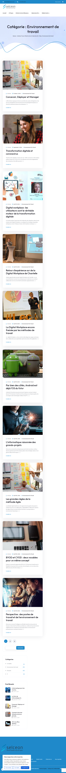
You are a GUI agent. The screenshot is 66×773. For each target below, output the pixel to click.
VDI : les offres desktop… (16, 722)
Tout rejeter (16, 767)
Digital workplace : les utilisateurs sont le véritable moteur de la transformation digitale (20, 212)
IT (7, 674)
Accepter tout (25, 767)
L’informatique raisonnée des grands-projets (21, 444)
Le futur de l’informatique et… (17, 697)
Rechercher (20, 647)
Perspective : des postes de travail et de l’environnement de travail (22, 617)
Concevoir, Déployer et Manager (22, 96)
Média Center (45, 13)
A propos (11, 13)
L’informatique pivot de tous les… (18, 689)
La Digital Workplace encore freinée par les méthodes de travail (20, 330)
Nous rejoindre (58, 759)
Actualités (9, 663)
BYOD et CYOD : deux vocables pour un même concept (22, 559)
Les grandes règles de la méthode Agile (18, 500)
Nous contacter (33, 761)
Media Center (39, 759)
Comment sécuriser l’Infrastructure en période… (17, 714)
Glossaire (9, 670)
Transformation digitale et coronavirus (19, 152)
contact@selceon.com (9, 1)
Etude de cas (49, 759)
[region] (17, 762)
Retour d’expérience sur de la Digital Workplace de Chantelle (21, 272)
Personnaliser (8, 767)
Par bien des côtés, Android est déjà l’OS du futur (21, 387)
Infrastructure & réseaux (22, 13)
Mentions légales (43, 768)
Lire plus (8, 107)
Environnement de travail (28, 93)
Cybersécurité (34, 13)
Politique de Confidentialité (54, 768)
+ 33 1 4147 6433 (22, 1)
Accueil (4, 13)
